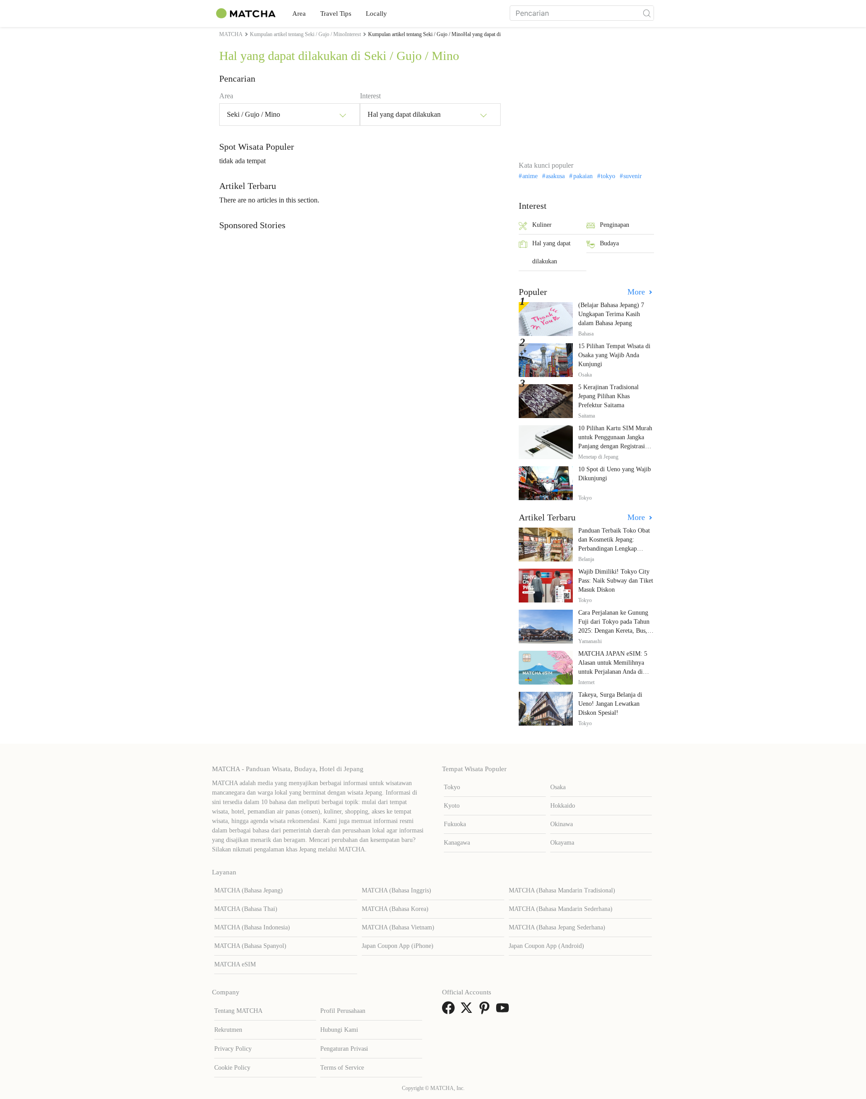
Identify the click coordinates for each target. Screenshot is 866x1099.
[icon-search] (647, 13)
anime (530, 176)
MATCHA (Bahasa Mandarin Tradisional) (562, 890)
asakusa (555, 176)
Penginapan (614, 224)
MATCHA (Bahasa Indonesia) (252, 927)
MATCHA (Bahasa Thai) (245, 909)
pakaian (582, 176)
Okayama (562, 842)
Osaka (558, 787)
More (637, 291)
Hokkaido (562, 805)
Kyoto (452, 805)
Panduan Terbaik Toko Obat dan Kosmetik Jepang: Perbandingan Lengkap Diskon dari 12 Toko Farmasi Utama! (615, 548)
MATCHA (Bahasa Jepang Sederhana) (557, 927)
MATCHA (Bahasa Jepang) (248, 890)
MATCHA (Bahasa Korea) (395, 909)
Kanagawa (457, 842)
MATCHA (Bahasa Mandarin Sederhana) (561, 909)
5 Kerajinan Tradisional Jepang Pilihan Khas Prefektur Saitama (608, 396)
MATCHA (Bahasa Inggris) (396, 890)
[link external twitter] (468, 1011)
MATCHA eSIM (235, 964)
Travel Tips (335, 13)
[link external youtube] (504, 1011)
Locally (376, 13)
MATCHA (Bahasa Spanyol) (250, 946)
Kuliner (542, 224)
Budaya (609, 243)
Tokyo (452, 787)
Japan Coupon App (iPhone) (397, 946)
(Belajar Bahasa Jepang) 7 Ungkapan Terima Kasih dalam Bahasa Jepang (611, 314)
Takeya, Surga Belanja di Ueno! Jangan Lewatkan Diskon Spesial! (610, 703)
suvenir (632, 176)
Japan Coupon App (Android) (546, 946)
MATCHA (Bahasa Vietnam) (398, 927)
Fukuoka (455, 824)
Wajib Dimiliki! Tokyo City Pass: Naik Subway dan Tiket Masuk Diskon (615, 580)
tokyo (608, 176)
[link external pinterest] (486, 1011)
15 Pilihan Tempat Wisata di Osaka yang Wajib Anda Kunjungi (614, 355)
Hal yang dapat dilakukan (551, 252)
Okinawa (561, 824)
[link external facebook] (450, 1011)
